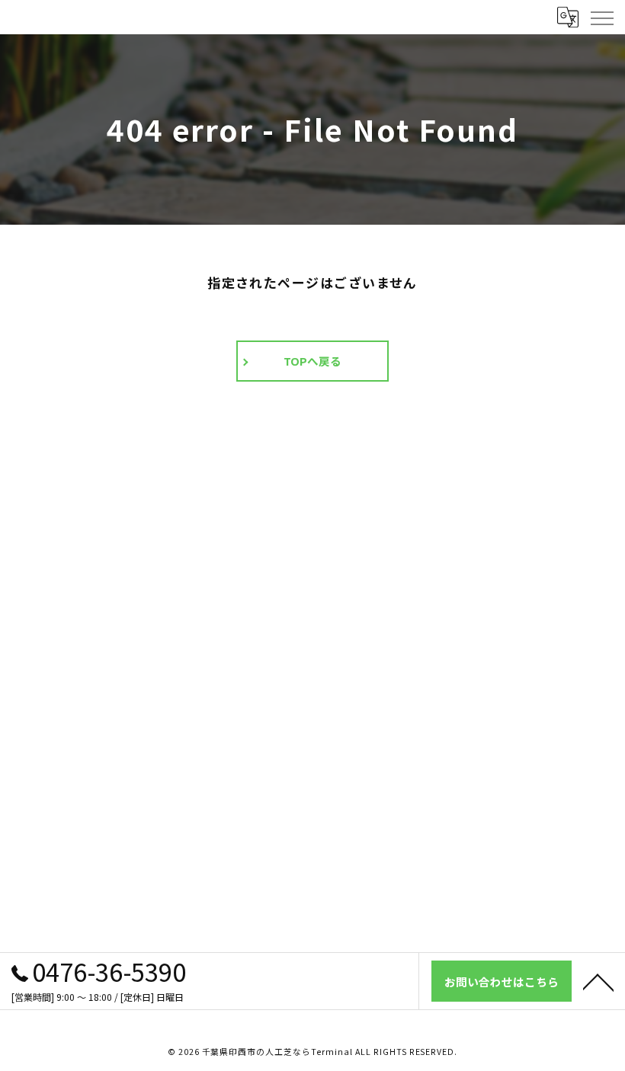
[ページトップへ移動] (598, 981)
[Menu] (601, 17)
